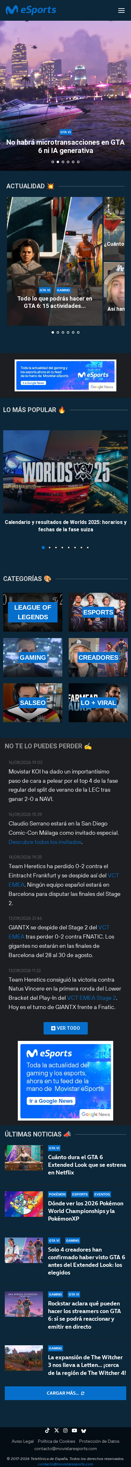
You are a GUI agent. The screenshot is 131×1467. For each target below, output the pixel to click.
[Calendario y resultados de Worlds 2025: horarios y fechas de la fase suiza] (65, 471)
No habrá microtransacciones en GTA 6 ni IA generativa (65, 146)
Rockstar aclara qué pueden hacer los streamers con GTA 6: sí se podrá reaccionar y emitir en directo (84, 1315)
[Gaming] (32, 657)
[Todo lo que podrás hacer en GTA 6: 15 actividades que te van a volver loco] (54, 261)
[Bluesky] (83, 1430)
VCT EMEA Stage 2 (91, 997)
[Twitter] (56, 1430)
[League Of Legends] (32, 612)
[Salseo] (32, 702)
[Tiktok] (47, 1430)
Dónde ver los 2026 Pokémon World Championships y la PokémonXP (85, 1211)
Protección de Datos (99, 1441)
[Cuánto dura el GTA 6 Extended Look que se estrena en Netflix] (24, 1158)
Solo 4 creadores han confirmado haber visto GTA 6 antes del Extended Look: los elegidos (86, 1261)
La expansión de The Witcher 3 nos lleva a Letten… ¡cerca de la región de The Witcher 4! (87, 1365)
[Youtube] (74, 1430)
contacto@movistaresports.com (65, 1448)
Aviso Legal (23, 1441)
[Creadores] (98, 657)
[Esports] (98, 612)
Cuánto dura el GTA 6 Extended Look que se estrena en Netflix (87, 1165)
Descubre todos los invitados (45, 842)
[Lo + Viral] (98, 702)
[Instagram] (65, 1430)
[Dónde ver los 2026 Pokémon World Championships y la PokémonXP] (24, 1204)
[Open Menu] (121, 10)
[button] (8, 85)
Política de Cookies (56, 1441)
